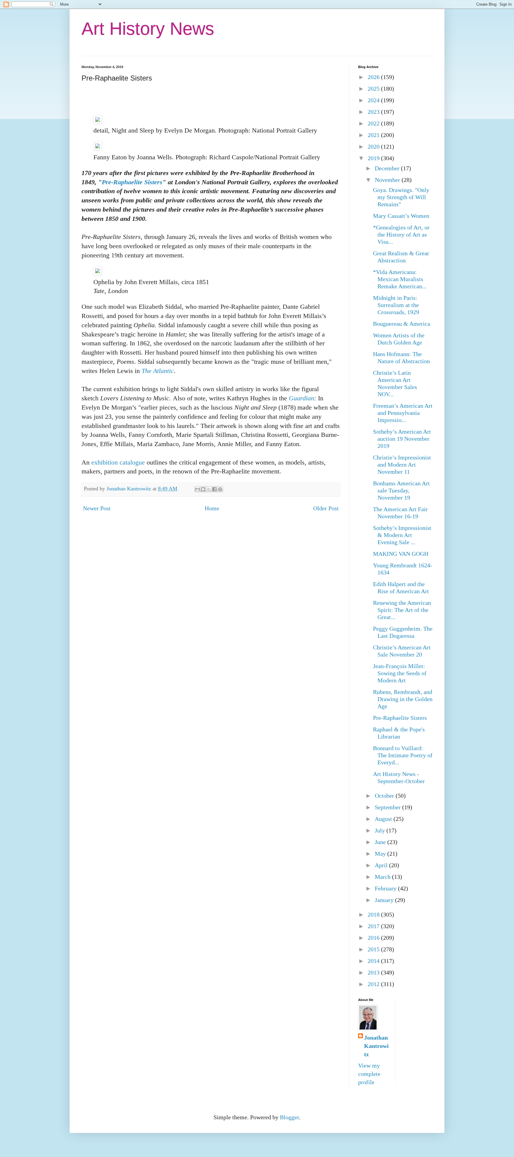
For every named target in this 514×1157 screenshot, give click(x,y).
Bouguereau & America (401, 323)
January (385, 900)
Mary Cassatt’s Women (401, 215)
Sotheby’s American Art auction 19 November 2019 (402, 438)
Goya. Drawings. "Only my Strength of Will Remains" (401, 197)
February (386, 888)
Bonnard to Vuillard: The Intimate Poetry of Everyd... (402, 755)
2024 (374, 100)
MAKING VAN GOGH (400, 553)
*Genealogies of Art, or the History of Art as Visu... (401, 234)
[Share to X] (209, 489)
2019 (374, 158)
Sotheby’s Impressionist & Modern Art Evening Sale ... (402, 535)
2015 (374, 949)
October (385, 795)
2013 (374, 972)
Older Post (326, 508)
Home (212, 508)
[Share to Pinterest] (220, 489)
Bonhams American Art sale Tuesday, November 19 (401, 490)
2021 (374, 135)
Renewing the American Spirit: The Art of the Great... (402, 609)
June (381, 842)
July (380, 830)
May (381, 853)
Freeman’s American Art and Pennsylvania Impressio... (402, 412)
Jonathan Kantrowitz (376, 1045)
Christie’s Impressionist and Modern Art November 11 (402, 464)
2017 (374, 926)
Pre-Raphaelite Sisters (132, 182)
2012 (374, 984)
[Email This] (197, 489)
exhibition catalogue (118, 462)
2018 (374, 914)
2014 (374, 961)
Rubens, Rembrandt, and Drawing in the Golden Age (402, 699)
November (388, 180)
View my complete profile (369, 1073)
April (382, 865)
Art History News (148, 29)
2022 (374, 123)
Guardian (300, 398)
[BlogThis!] (203, 489)
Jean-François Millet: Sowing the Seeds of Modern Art (400, 673)
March (383, 876)
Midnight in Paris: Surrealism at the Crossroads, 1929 (396, 305)
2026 (374, 77)
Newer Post (97, 508)
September (388, 807)
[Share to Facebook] (214, 489)
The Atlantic (158, 370)
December (388, 168)
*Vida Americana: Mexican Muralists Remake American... (400, 279)
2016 (374, 937)
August (384, 819)
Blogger (289, 1117)
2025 (374, 88)
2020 (374, 146)
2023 (374, 111)
